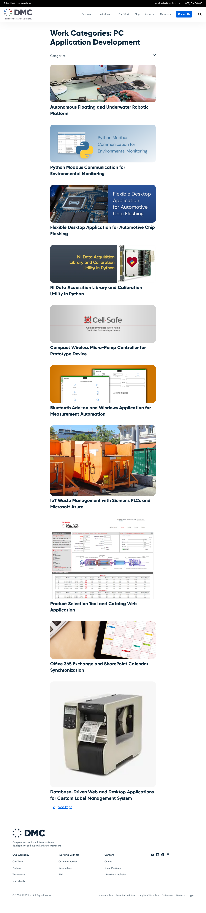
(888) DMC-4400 (193, 3)
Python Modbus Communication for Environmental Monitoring (87, 170)
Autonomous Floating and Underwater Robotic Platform (99, 110)
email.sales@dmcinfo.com (168, 3)
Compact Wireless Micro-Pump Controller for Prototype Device (98, 351)
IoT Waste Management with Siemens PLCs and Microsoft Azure (100, 504)
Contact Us (184, 14)
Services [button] (86, 14)
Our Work (124, 14)
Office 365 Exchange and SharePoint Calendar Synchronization (99, 667)
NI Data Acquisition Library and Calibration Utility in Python (96, 291)
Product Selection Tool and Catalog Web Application (93, 607)
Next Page (65, 806)
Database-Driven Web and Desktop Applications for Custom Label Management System (102, 795)
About (148, 14)
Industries (105, 14)
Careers (164, 14)
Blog (137, 14)
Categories (57, 55)
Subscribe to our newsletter (17, 3)
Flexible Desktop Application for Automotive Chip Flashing (102, 230)
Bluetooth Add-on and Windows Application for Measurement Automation (100, 411)
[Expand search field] (199, 14)
